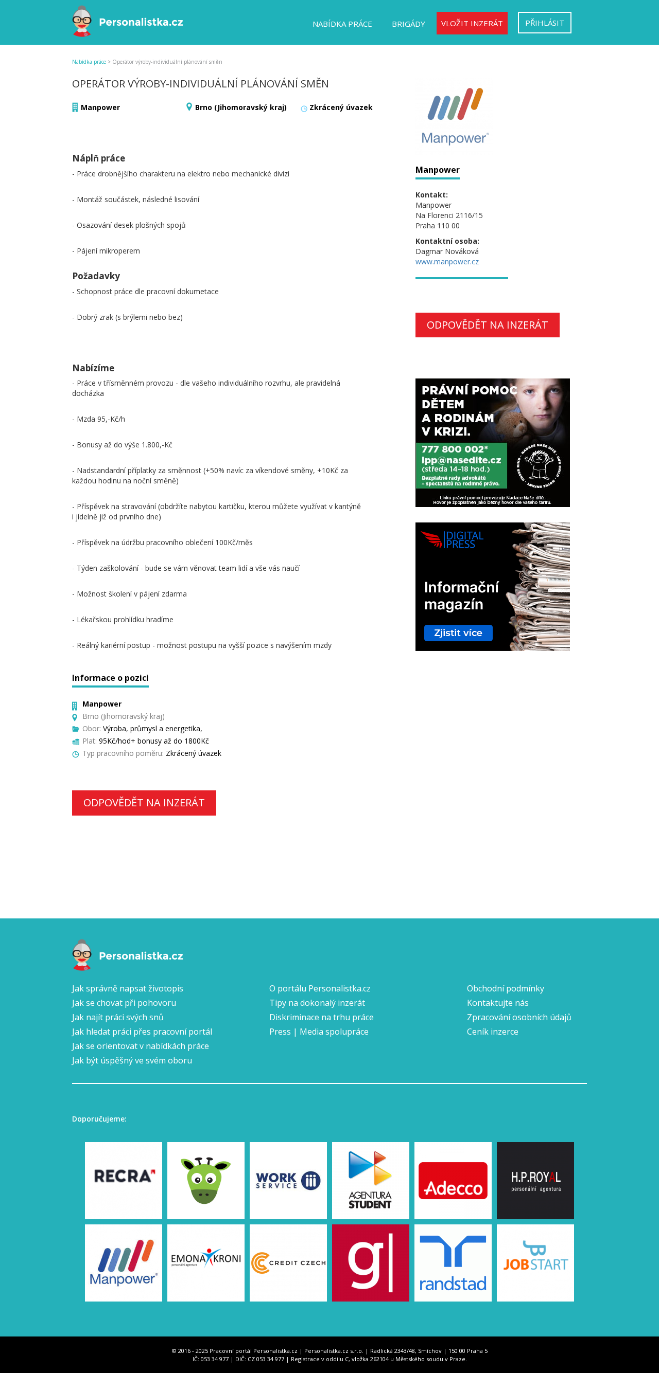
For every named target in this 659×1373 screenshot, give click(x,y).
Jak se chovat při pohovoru (124, 1002)
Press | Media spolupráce (319, 1031)
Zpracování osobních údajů (519, 1017)
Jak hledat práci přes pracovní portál (142, 1031)
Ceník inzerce (492, 1031)
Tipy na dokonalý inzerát (317, 1002)
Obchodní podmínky (505, 988)
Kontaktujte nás (498, 1002)
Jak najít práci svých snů (118, 1017)
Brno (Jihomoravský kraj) (241, 107)
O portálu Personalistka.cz (320, 988)
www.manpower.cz (447, 261)
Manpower (100, 107)
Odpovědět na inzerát (144, 802)
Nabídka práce (342, 24)
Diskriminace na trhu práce (321, 1017)
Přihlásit (544, 22)
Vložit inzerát (472, 23)
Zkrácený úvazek (341, 107)
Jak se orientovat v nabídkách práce (140, 1046)
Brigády (408, 24)
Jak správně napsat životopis (127, 988)
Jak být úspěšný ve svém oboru (132, 1060)
